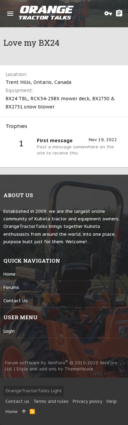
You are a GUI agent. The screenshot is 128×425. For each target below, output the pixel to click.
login (9, 331)
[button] (10, 14)
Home (9, 274)
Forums (11, 287)
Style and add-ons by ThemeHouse (54, 369)
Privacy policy (87, 401)
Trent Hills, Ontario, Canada (38, 82)
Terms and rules (51, 401)
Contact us (15, 301)
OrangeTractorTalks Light (33, 391)
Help (111, 401)
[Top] (24, 412)
